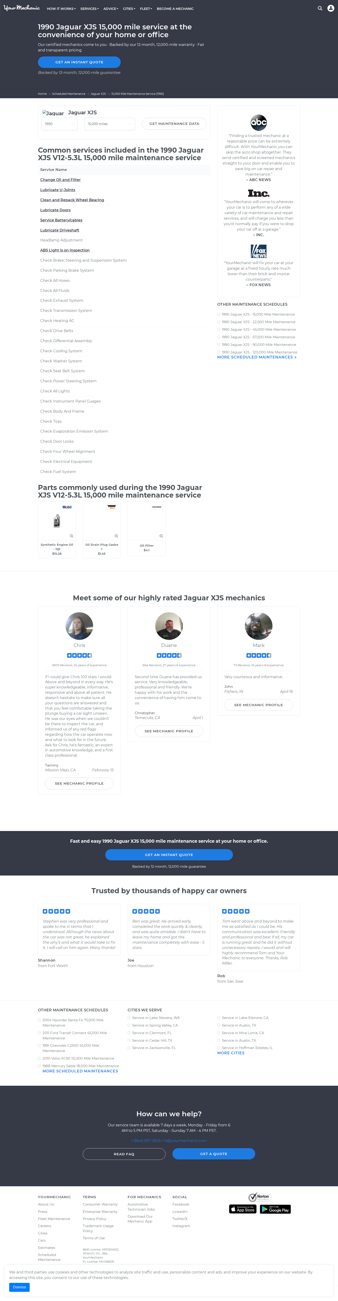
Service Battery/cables (61, 220)
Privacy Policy (94, 1219)
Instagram (181, 1226)
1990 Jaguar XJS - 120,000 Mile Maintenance (259, 352)
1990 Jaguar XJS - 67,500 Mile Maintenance (258, 337)
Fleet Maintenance (54, 1219)
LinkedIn (180, 1211)
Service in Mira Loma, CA (243, 1033)
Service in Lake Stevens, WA (156, 1018)
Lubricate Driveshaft (59, 230)
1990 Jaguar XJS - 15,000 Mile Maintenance (258, 314)
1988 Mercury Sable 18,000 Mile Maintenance (81, 1066)
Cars (42, 1240)
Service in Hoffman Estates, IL (247, 1048)
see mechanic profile (79, 783)
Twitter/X (180, 1219)
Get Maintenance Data (174, 123)
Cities (42, 1233)
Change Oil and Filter (60, 180)
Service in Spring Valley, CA (155, 1025)
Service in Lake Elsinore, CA (245, 1018)
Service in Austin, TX (239, 1025)
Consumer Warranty (100, 1204)
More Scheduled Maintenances (255, 357)
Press (42, 1211)
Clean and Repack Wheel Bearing (72, 200)
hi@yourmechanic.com (185, 1141)
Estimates (46, 1247)
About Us (46, 1204)
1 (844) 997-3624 (146, 1141)
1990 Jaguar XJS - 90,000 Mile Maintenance (259, 344)
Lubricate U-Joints (57, 190)
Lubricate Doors (55, 210)
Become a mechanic (175, 9)
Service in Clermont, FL (152, 1033)
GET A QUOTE (213, 1154)
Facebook (180, 1204)
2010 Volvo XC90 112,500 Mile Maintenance (78, 1058)
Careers (44, 1226)
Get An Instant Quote (169, 855)
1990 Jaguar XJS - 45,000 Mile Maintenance (259, 329)
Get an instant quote (79, 62)
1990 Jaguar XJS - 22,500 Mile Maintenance (258, 322)
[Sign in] (331, 8)
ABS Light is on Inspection (65, 250)
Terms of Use (94, 1238)
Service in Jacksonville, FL (154, 1048)
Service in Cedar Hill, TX (152, 1040)
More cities (231, 1053)
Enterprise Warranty (100, 1211)
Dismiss (19, 1287)
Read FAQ (124, 1154)
